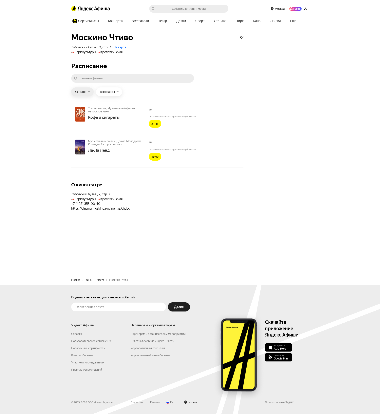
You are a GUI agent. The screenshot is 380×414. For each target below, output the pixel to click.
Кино (88, 279)
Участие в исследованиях (87, 362)
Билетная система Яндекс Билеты (153, 341)
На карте (119, 47)
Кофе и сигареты (104, 117)
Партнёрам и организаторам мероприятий (158, 333)
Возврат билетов (82, 355)
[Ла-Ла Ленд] (80, 147)
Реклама (155, 402)
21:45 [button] (155, 123)
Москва (75, 279)
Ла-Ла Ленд (99, 150)
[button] (293, 21)
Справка (76, 333)
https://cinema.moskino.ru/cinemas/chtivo (100, 208)
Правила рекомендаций (86, 369)
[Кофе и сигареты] (80, 114)
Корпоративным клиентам (148, 348)
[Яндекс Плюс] (295, 9)
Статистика (137, 402)
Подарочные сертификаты (88, 348)
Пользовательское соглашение (91, 341)
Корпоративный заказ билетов (150, 355)
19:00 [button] (155, 156)
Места (100, 279)
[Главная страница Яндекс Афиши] (73, 8)
